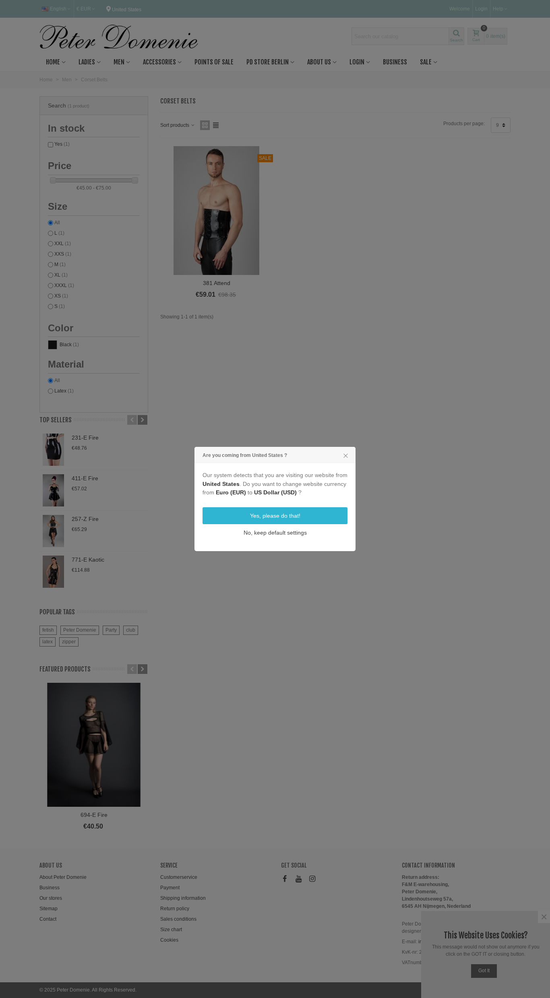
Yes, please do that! (275, 515)
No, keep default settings (275, 532)
